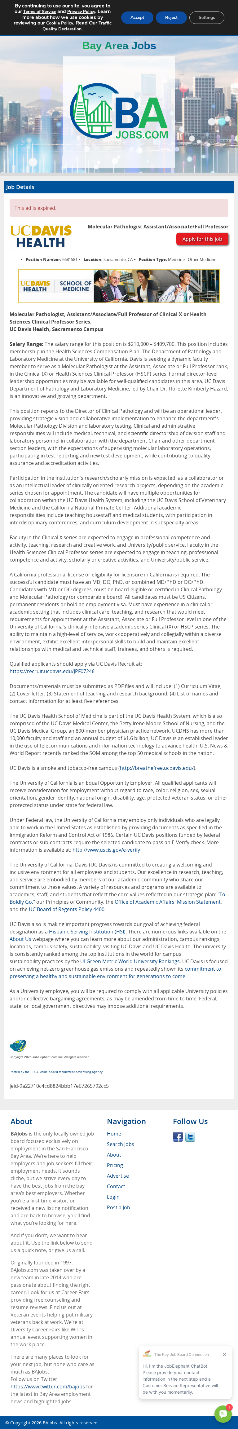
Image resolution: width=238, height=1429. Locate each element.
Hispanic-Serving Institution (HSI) (87, 931)
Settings (207, 17)
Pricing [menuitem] (115, 1165)
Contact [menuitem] (116, 1186)
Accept (137, 17)
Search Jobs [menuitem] (120, 1144)
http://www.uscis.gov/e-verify (106, 849)
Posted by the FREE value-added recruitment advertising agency (56, 1072)
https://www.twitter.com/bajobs (48, 1386)
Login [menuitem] (113, 1196)
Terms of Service (39, 12)
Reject (171, 17)
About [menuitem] (114, 1154)
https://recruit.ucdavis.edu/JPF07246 (52, 671)
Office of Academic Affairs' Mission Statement (168, 901)
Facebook (178, 1137)
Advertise (118, 1175)
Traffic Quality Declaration (77, 26)
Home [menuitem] (114, 1133)
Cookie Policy (59, 23)
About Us (20, 939)
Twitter (190, 1137)
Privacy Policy (81, 12)
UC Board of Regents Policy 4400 (66, 909)
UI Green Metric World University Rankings (130, 961)
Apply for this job (202, 239)
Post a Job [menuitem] (118, 1207)
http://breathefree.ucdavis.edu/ (157, 768)
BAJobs (50, 1423)
